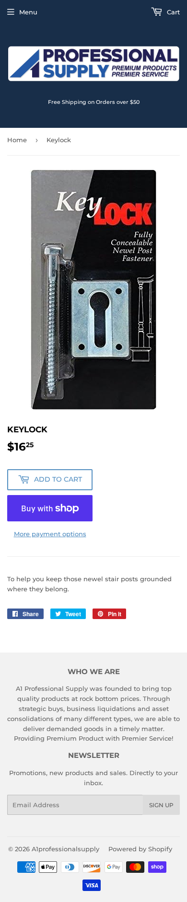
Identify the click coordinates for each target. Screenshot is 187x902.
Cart (172, 12)
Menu (28, 12)
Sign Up (161, 805)
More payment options (50, 534)
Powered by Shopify (140, 849)
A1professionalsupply (65, 849)
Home (17, 140)
